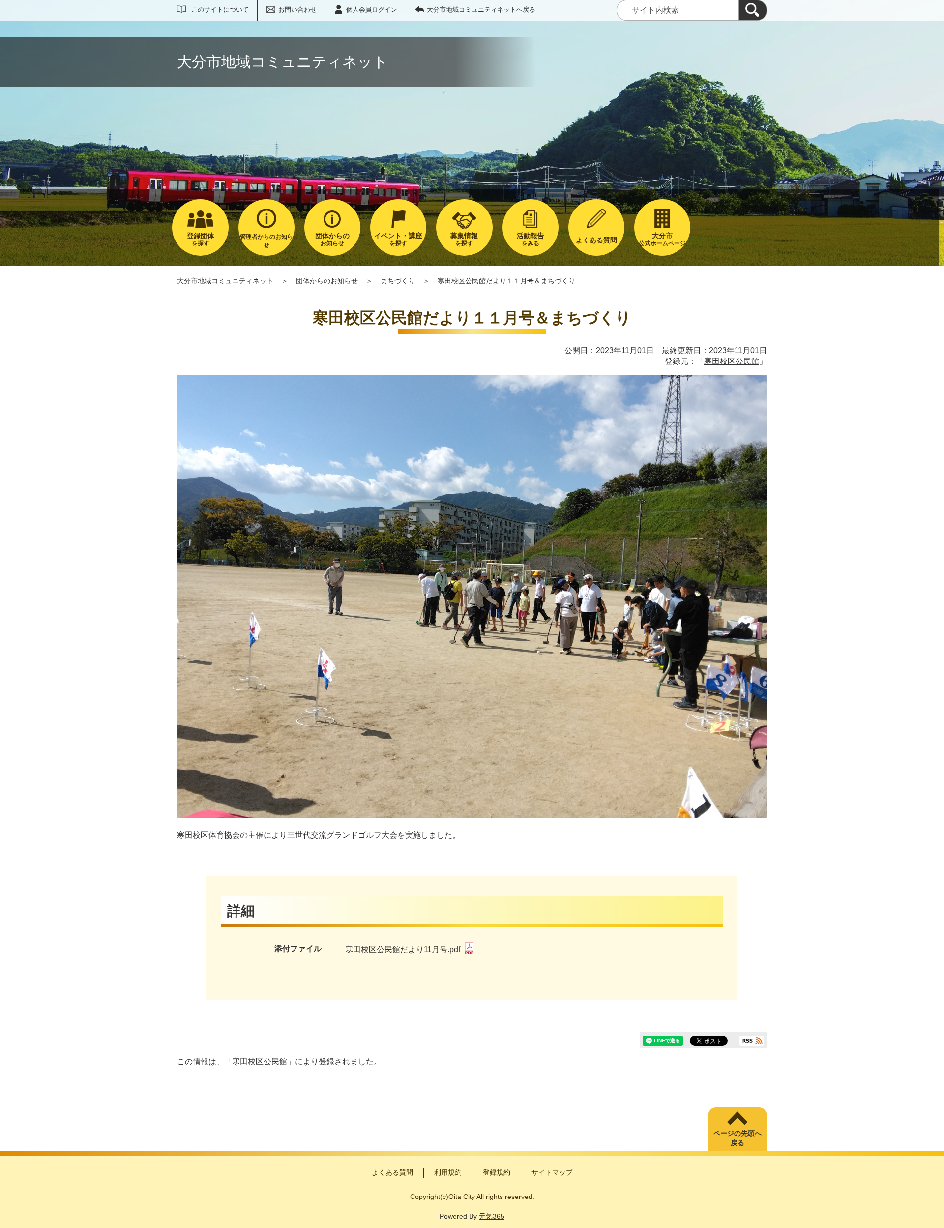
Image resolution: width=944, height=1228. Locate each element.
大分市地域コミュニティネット (225, 281)
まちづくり (398, 281)
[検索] (752, 10)
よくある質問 (392, 1172)
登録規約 (496, 1172)
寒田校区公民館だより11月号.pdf (402, 949)
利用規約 (448, 1172)
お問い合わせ (297, 9)
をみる (530, 239)
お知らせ (332, 239)
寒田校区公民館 (731, 361)
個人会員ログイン (371, 9)
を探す (200, 239)
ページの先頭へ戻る (737, 1138)
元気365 (491, 1216)
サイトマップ (552, 1172)
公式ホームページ (662, 239)
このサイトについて (220, 9)
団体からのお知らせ (327, 281)
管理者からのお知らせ (266, 241)
